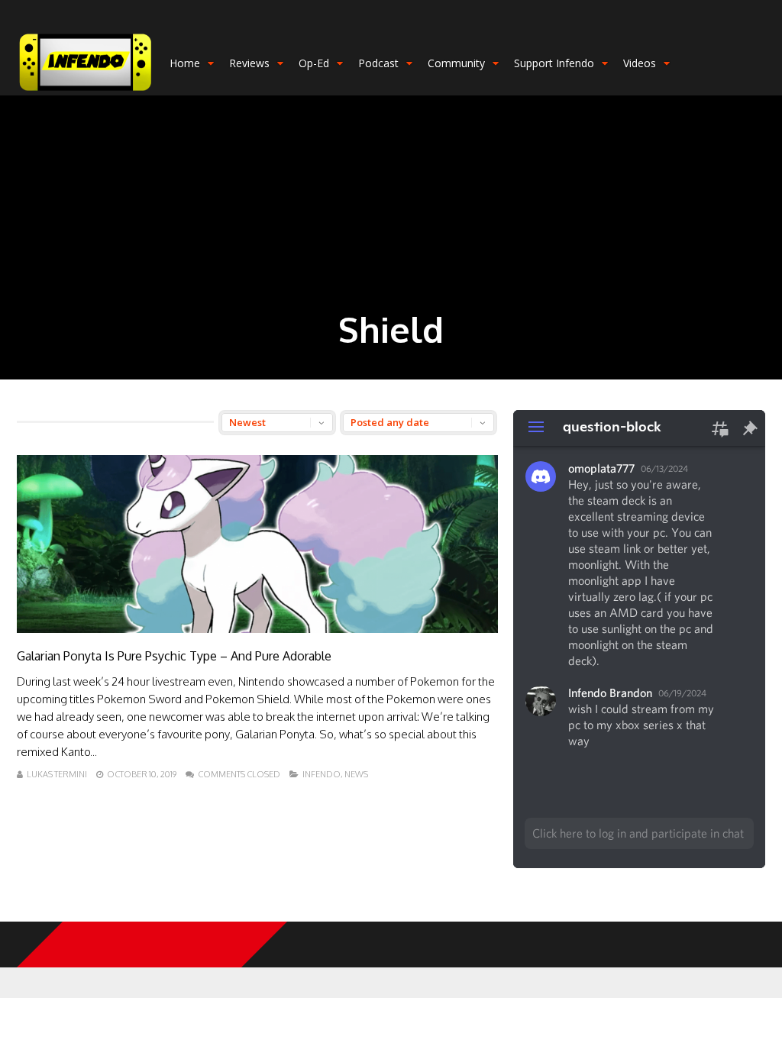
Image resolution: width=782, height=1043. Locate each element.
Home (185, 63)
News (356, 774)
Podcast (378, 63)
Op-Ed (314, 63)
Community (456, 63)
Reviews (249, 63)
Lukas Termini (57, 774)
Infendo (321, 774)
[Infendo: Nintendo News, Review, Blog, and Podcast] (85, 92)
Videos (639, 63)
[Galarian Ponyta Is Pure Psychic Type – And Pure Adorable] (257, 628)
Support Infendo (554, 63)
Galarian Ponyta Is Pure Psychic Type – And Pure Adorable (174, 656)
